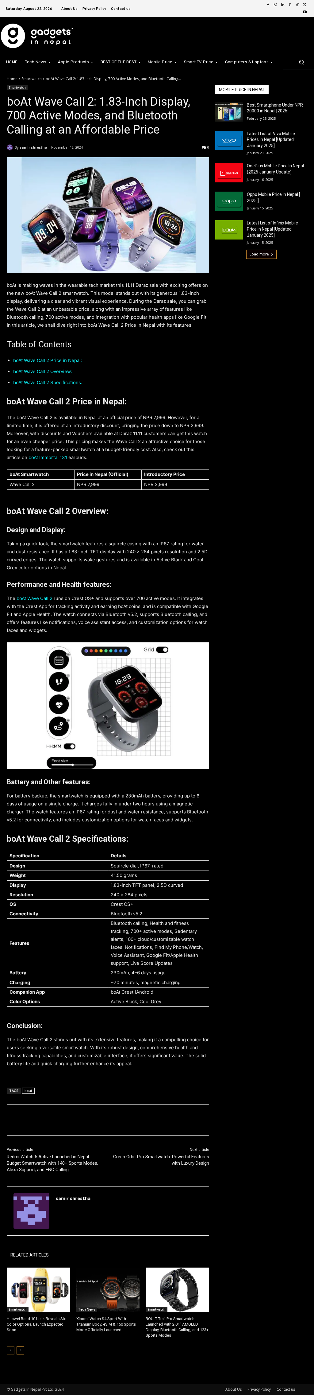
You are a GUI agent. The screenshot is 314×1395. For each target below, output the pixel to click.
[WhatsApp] (93, 1120)
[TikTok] (297, 5)
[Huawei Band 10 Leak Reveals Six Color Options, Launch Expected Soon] (38, 1290)
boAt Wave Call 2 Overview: (42, 371)
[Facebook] (268, 5)
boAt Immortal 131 (48, 457)
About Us (233, 1389)
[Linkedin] (282, 5)
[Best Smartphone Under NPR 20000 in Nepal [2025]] (229, 112)
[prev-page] (10, 1350)
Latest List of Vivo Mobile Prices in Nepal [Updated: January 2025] (271, 139)
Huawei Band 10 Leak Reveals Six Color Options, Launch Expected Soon (36, 1324)
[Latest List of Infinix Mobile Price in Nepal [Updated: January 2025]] (229, 230)
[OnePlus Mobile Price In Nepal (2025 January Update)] (229, 172)
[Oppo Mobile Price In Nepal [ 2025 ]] (229, 201)
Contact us (286, 1389)
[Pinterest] (290, 5)
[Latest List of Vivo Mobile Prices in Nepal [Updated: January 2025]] (229, 140)
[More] (107, 1120)
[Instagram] (275, 5)
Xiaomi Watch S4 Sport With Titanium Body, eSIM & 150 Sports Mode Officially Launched (106, 1324)
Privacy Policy (259, 1389)
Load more (259, 254)
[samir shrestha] (11, 147)
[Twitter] (304, 5)
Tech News (86, 1309)
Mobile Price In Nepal (242, 89)
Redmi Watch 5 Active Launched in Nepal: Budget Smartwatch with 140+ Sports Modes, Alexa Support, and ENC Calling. (52, 1163)
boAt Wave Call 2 (34, 598)
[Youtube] (304, 12)
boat (28, 1090)
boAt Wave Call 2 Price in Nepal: (47, 360)
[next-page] (20, 1350)
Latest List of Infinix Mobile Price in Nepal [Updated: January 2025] (272, 228)
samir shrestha (33, 147)
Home (12, 78)
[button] (301, 62)
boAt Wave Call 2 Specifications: (47, 382)
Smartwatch (31, 78)
